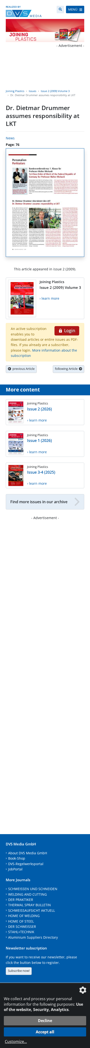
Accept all (45, 1032)
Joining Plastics (15, 91)
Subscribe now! (19, 970)
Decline (45, 1020)
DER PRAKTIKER (20, 899)
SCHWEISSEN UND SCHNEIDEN (32, 889)
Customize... (16, 1041)
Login (69, 330)
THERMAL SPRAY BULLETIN (29, 905)
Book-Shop (16, 858)
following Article (67, 368)
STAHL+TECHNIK (21, 932)
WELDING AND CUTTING (27, 894)
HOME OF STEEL (21, 921)
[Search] (60, 9)
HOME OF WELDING (24, 915)
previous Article (23, 368)
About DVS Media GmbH (27, 853)
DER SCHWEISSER (22, 926)
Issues (32, 91)
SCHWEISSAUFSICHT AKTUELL (31, 910)
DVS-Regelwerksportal (25, 864)
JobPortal (15, 869)
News (10, 138)
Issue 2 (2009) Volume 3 (55, 91)
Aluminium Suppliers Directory (33, 937)
